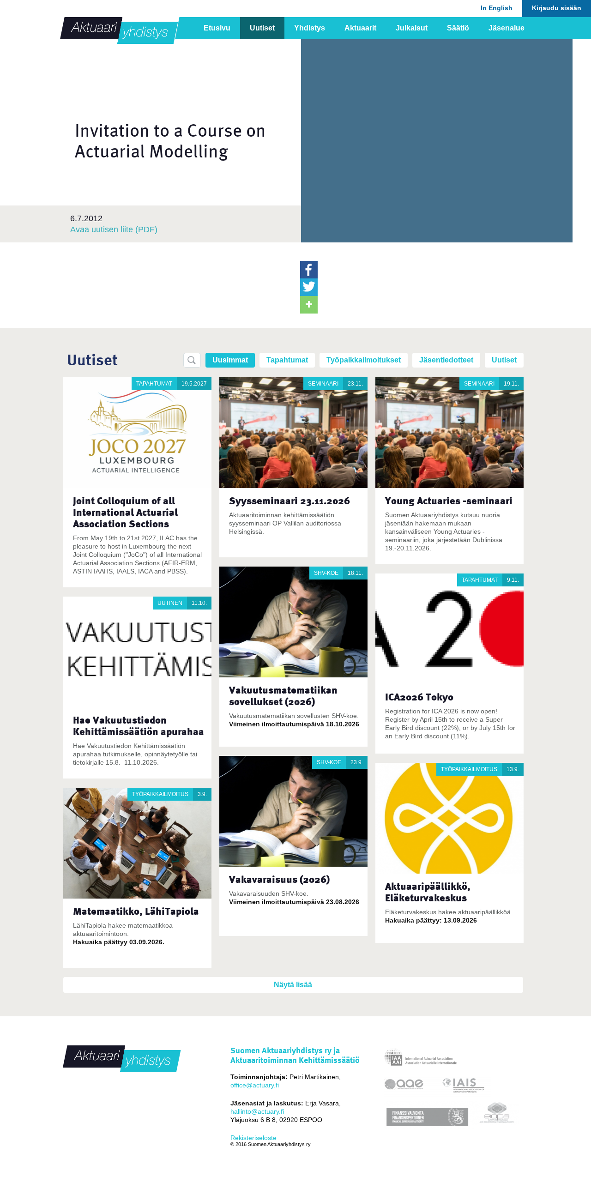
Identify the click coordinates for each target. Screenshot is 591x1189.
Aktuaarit (360, 28)
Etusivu (217, 28)
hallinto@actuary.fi (257, 1111)
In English (497, 8)
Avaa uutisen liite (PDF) (113, 229)
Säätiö (458, 28)
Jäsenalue (506, 28)
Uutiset (262, 28)
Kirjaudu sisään (556, 8)
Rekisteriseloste (253, 1137)
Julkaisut (412, 28)
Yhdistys (309, 28)
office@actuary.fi (254, 1085)
